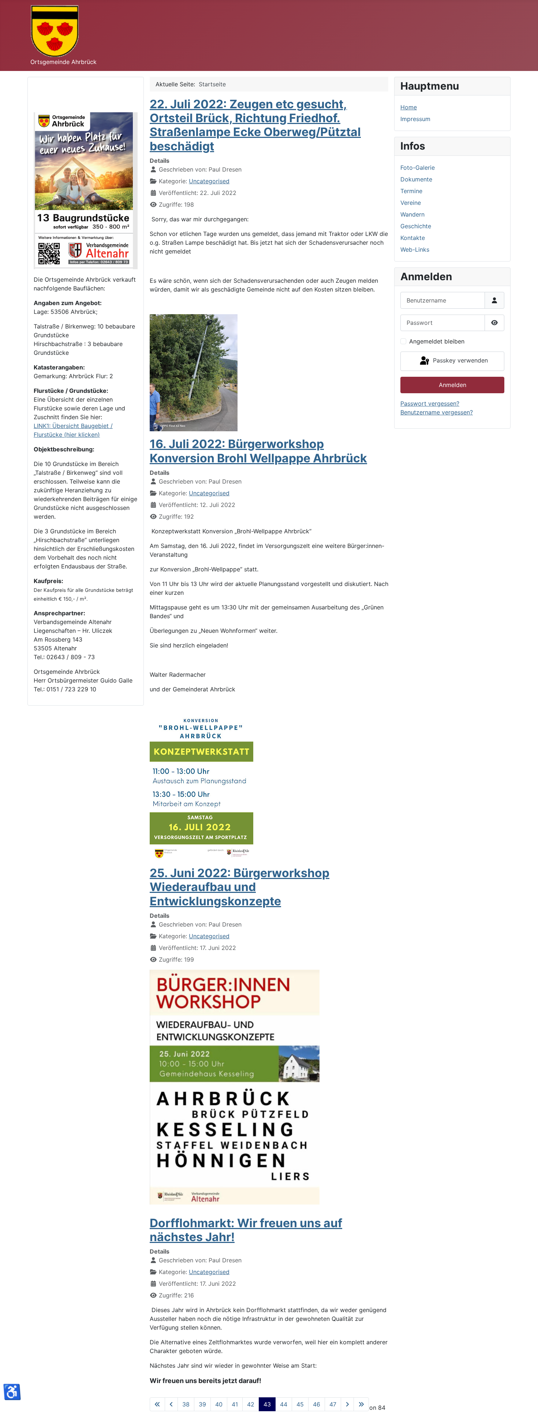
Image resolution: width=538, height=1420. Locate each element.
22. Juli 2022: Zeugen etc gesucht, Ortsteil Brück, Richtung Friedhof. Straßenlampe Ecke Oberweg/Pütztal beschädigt (255, 125)
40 (219, 1404)
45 (300, 1404)
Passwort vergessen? (429, 403)
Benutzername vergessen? (436, 412)
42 (250, 1404)
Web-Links (414, 249)
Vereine (410, 202)
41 (235, 1404)
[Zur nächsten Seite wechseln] (347, 1404)
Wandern (412, 214)
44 (283, 1404)
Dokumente (416, 179)
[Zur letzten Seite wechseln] (361, 1404)
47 (332, 1404)
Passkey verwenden (459, 360)
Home (408, 107)
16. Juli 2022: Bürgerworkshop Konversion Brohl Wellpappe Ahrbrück (258, 451)
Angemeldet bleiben (436, 341)
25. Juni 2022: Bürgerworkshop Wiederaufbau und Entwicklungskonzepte (239, 887)
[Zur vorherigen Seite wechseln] (171, 1404)
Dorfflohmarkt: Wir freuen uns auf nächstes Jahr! (246, 1230)
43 (267, 1404)
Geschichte (415, 226)
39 (202, 1404)
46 (316, 1404)
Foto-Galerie (417, 167)
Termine (411, 191)
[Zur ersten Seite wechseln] (157, 1404)
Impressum (415, 119)
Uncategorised (209, 181)
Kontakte (412, 237)
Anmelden (452, 384)
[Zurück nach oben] (525, 1406)
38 (186, 1404)
